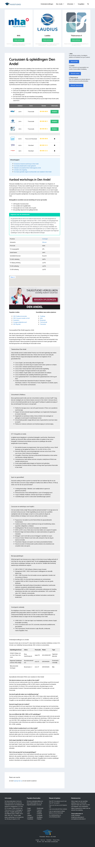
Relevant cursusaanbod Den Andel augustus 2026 (27, 168)
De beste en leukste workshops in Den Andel (26, 164)
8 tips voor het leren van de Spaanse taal (58, 806)
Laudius (10, 808)
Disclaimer (48, 840)
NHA (21, 807)
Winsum (44, 242)
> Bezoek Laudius (74, 74)
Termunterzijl (43, 322)
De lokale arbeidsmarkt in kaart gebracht (25, 166)
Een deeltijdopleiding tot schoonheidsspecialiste (55, 816)
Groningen (45, 239)
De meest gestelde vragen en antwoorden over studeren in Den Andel (32, 172)
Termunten (43, 324)
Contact (37, 840)
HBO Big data (16, 324)
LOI (19, 807)
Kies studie (59, 4)
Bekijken (54, 112)
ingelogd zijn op (18, 781)
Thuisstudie (42, 837)
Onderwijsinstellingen (47, 4)
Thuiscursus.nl (8, 810)
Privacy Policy (56, 840)
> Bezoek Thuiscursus (76, 85)
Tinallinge (42, 316)
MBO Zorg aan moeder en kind (21, 318)
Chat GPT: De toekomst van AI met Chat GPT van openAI (57, 802)
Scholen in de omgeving (20, 170)
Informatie (70, 4)
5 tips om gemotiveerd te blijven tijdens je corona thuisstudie (57, 812)
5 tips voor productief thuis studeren (58, 809)
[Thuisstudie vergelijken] (13, 4)
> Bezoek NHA (74, 62)
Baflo (41, 318)
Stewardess (16, 320)
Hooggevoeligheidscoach (20, 322)
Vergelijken (81, 4)
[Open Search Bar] (88, 4)
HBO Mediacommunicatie (20, 316)
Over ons (43, 840)
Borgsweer (43, 320)
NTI (6, 808)
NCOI (13, 810)
